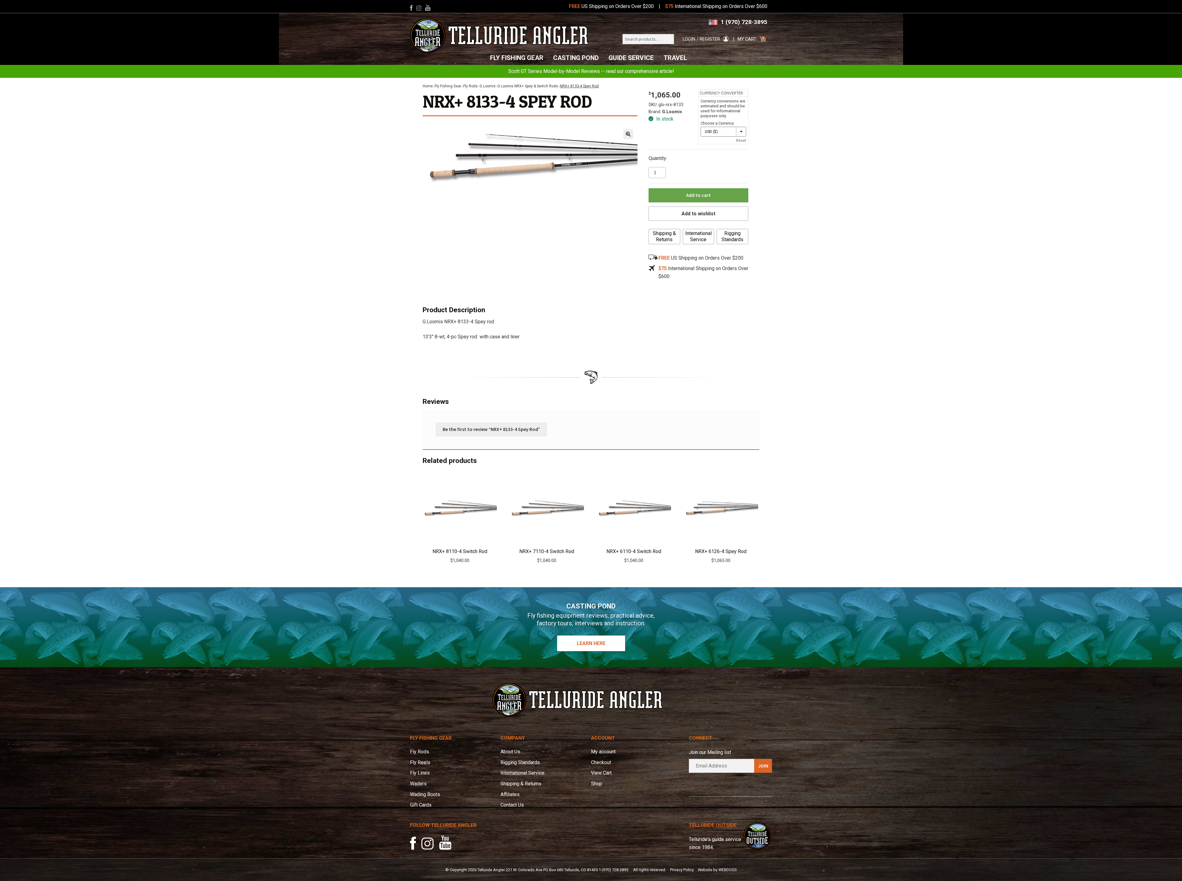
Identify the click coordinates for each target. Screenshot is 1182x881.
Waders (418, 784)
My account (603, 752)
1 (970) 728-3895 (744, 22)
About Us (510, 752)
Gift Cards (421, 805)
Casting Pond (576, 58)
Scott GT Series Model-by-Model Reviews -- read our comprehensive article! (591, 71)
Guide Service (631, 58)
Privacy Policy (682, 869)
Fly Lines (420, 773)
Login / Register (701, 39)
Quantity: (658, 158)
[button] (628, 134)
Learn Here (591, 643)
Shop (596, 784)
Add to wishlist (698, 214)
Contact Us (512, 805)
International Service (698, 236)
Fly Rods (470, 86)
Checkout (601, 762)
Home (428, 86)
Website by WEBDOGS (717, 869)
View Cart (601, 773)
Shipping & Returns (664, 236)
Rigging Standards (732, 236)
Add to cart (698, 195)
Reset (741, 140)
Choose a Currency (717, 123)
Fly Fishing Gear (516, 58)
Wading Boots (425, 794)
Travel (675, 58)
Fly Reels (420, 762)
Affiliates (510, 794)
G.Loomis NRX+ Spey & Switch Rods (527, 86)
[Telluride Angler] (499, 35)
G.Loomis (488, 86)
